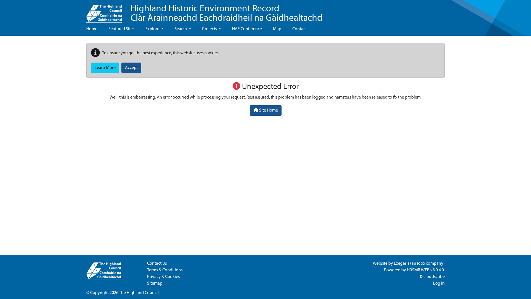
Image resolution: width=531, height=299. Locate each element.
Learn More (105, 68)
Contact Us (157, 263)
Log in (439, 283)
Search (181, 29)
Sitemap (154, 283)
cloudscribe (434, 277)
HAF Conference (247, 29)
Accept (131, 68)
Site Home (268, 110)
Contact (299, 29)
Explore (152, 29)
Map (277, 29)
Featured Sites (121, 29)
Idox (421, 263)
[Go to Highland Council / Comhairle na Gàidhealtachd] (104, 11)
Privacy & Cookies (163, 277)
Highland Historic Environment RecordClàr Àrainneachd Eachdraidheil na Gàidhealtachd (226, 13)
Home (91, 29)
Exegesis (401, 263)
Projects (210, 29)
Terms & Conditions (165, 270)
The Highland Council (139, 293)
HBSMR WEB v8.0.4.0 (426, 270)
